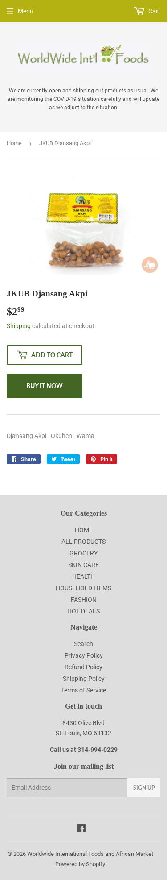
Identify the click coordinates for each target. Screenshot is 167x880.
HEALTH (83, 576)
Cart (153, 11)
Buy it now (44, 385)
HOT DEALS (83, 611)
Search (83, 643)
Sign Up (144, 787)
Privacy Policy (84, 655)
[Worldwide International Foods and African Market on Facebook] (81, 829)
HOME (84, 530)
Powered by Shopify (80, 864)
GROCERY (83, 553)
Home (14, 143)
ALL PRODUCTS (83, 541)
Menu (25, 11)
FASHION (84, 599)
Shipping (19, 325)
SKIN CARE (83, 564)
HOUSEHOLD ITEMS (83, 588)
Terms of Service (83, 690)
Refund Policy (83, 667)
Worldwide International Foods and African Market (90, 854)
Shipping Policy (84, 678)
